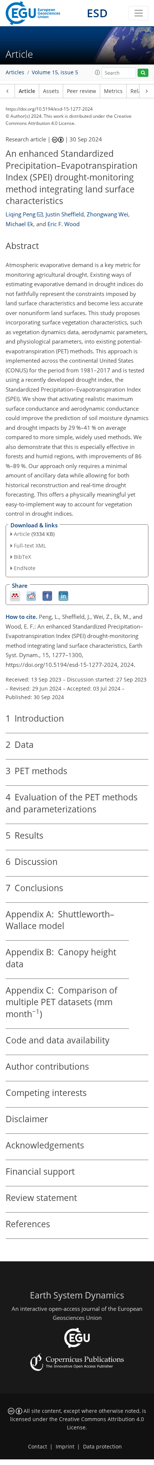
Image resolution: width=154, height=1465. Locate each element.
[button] (97, 72)
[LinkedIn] (63, 595)
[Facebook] (47, 595)
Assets (51, 91)
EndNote (25, 568)
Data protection (102, 1446)
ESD (97, 13)
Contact (37, 1446)
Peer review (81, 91)
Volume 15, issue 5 (55, 72)
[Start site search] (143, 73)
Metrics (113, 91)
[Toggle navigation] (138, 13)
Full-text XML (30, 545)
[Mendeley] (15, 595)
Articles (15, 72)
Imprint (65, 1446)
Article (27, 91)
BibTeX (22, 556)
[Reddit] (31, 595)
